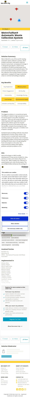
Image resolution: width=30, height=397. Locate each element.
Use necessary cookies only (15, 228)
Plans (2, 379)
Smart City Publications (22, 373)
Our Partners (4, 382)
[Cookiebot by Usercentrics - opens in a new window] (21, 167)
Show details (21, 213)
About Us (3, 368)
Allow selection (15, 223)
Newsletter (4, 384)
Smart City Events (20, 371)
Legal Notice (4, 370)
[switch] (26, 198)
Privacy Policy (4, 373)
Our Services (4, 381)
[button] (10, 20)
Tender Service (20, 370)
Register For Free (15, 319)
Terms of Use (4, 371)
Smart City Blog (20, 368)
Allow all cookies (15, 218)
